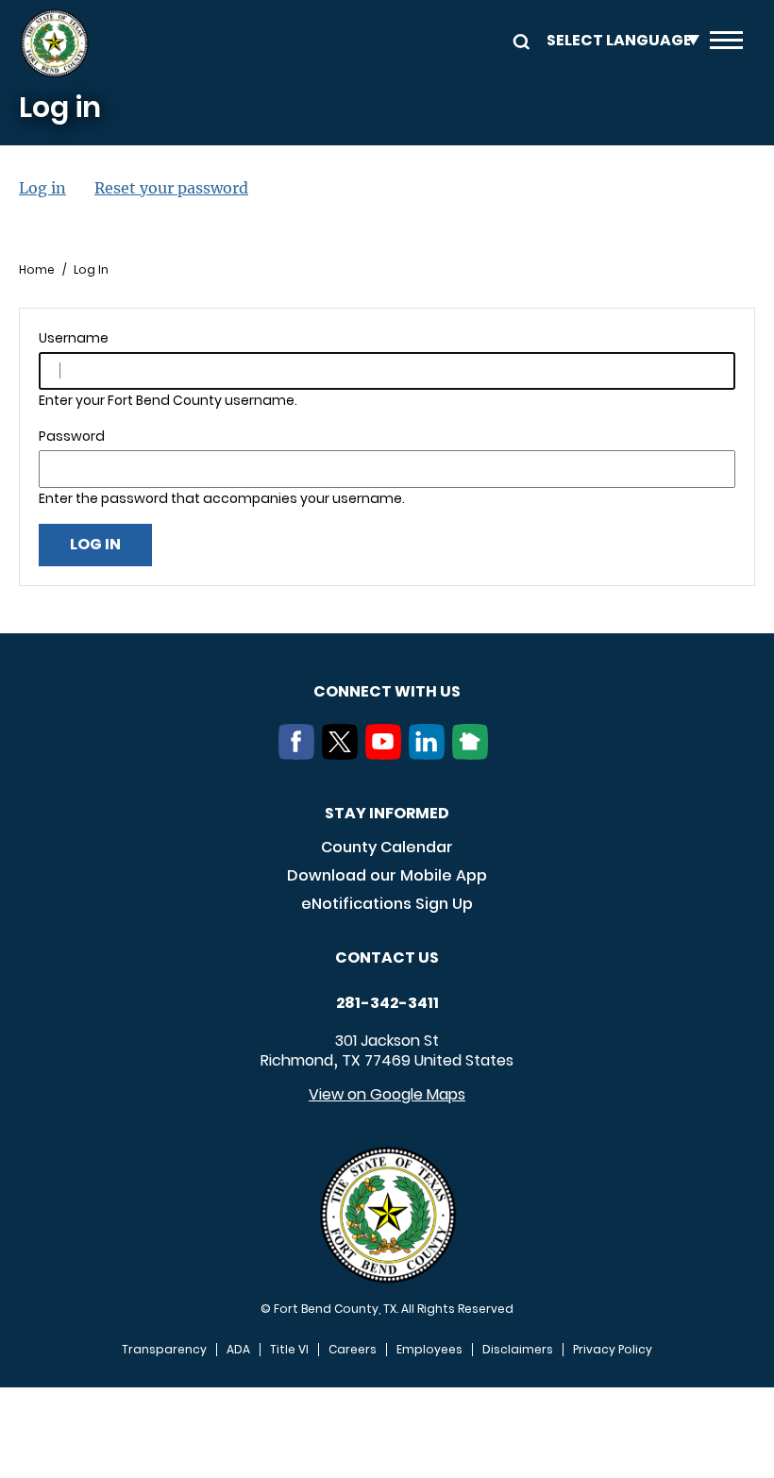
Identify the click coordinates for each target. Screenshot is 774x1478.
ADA (238, 1349)
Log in (42, 187)
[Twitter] (343, 754)
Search (518, 40)
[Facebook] (300, 754)
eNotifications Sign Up (387, 904)
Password (72, 436)
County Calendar (387, 847)
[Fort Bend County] (54, 43)
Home (37, 270)
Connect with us (387, 691)
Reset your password (171, 187)
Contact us (387, 957)
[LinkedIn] (430, 754)
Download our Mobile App (387, 875)
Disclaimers (517, 1349)
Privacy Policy (612, 1349)
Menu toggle (726, 43)
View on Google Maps (387, 1094)
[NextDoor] (474, 754)
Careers (352, 1349)
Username (74, 337)
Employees (429, 1349)
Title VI (289, 1349)
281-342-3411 (387, 1003)
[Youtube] (387, 754)
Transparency (164, 1349)
